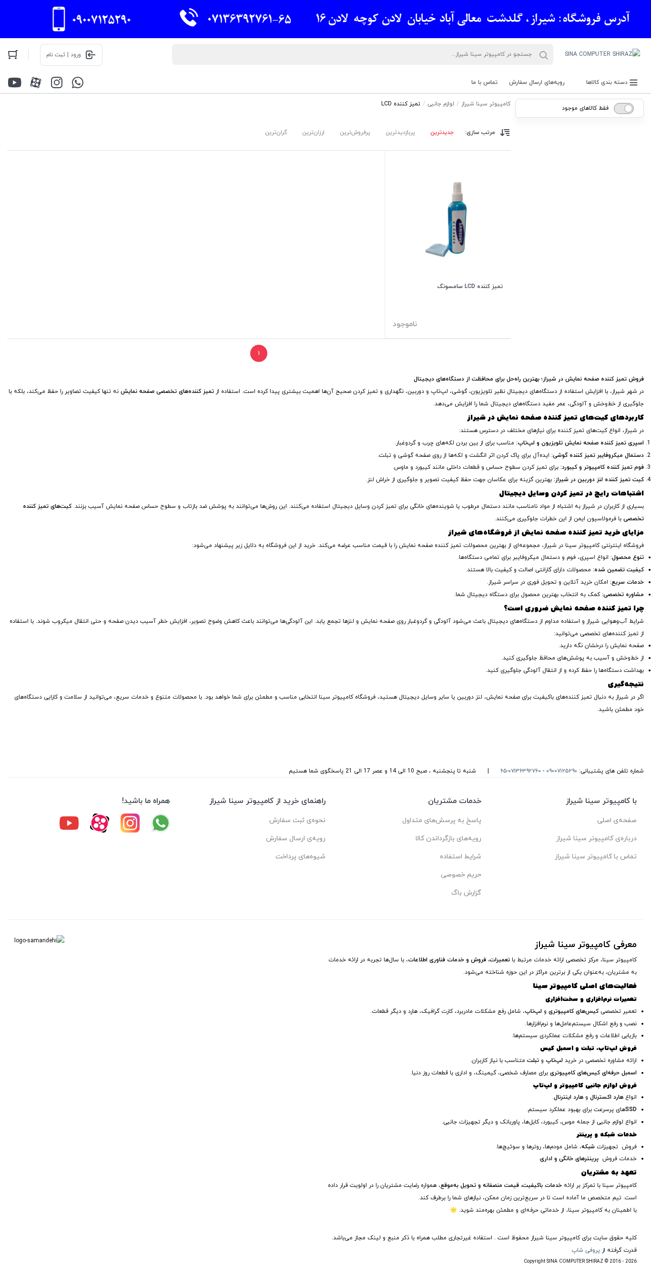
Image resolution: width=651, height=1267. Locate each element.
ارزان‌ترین (313, 132)
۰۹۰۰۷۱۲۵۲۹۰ (561, 771)
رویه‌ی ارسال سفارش (296, 838)
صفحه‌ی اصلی (617, 820)
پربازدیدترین (400, 132)
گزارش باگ (466, 892)
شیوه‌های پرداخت (300, 856)
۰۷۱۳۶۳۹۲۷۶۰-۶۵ (520, 771)
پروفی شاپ (585, 1250)
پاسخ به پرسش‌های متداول (441, 820)
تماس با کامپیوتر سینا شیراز (596, 856)
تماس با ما (484, 82)
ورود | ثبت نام (63, 55)
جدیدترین (442, 132)
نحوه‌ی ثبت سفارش (297, 820)
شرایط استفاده (460, 856)
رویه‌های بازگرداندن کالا (448, 838)
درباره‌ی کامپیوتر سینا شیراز (596, 838)
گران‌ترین (276, 132)
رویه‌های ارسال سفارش (537, 82)
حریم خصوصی (461, 874)
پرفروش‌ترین (355, 132)
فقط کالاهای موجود (585, 108)
